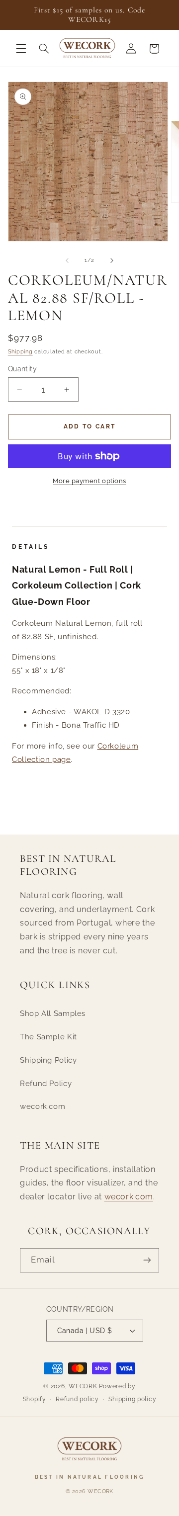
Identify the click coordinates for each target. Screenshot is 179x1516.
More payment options (89, 481)
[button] (20, 48)
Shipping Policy (48, 1060)
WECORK (83, 1386)
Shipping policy (132, 1399)
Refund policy (77, 1399)
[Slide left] (67, 260)
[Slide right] (112, 260)
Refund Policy (46, 1083)
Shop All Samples (53, 1013)
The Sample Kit (48, 1036)
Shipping (20, 351)
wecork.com (42, 1106)
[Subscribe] (147, 1260)
